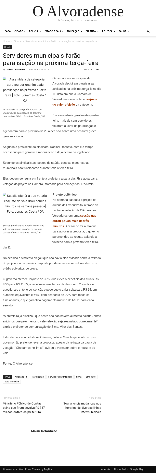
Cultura (91, 31)
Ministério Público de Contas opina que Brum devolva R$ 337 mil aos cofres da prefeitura (24, 408)
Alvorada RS (21, 376)
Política (107, 31)
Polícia (33, 31)
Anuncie (105, 469)
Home (6, 41)
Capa (8, 31)
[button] (148, 31)
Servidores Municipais (60, 376)
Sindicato (91, 376)
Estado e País (52, 31)
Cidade (18, 31)
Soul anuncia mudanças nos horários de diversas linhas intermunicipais (82, 408)
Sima (78, 376)
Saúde (122, 31)
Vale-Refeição (12, 381)
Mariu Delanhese (15, 69)
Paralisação (38, 376)
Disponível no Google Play (128, 469)
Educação (73, 31)
